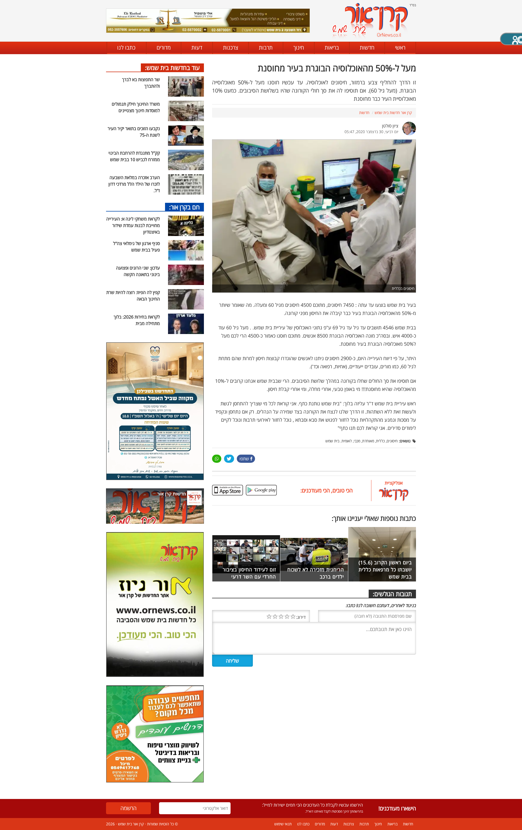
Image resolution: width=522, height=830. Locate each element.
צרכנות (230, 47)
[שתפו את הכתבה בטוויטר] (229, 459)
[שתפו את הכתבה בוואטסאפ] (216, 459)
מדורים (164, 47)
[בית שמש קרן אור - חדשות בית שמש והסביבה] (370, 20)
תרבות (266, 47)
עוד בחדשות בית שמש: (172, 67)
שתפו (244, 459)
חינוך (298, 47)
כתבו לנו (126, 47)
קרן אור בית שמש (131, 823)
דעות (196, 47)
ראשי (400, 47)
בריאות (332, 47)
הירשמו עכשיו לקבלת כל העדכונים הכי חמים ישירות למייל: (312, 805)
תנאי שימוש (283, 823)
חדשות (367, 47)
